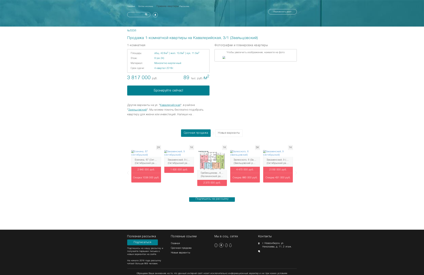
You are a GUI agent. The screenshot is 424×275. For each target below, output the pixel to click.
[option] (256, 57)
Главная (131, 6)
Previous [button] (127, 171)
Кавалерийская (170, 105)
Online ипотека (145, 6)
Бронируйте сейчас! (168, 90)
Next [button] (296, 171)
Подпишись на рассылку (212, 199)
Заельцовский (137, 110)
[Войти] (155, 14)
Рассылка (184, 6)
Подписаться (142, 242)
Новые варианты (229, 133)
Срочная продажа (196, 133)
